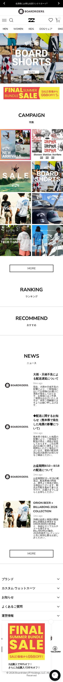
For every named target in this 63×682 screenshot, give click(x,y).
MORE (31, 268)
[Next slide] (58, 3)
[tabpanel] (31, 58)
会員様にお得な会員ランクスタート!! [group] (31, 3)
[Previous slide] (4, 3)
